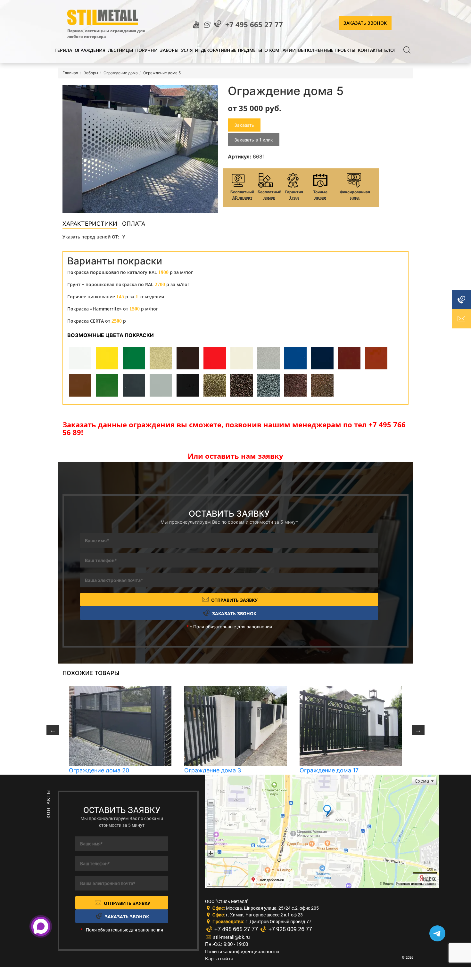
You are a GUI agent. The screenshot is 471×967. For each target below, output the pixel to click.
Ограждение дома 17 (329, 770)
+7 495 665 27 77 (254, 24)
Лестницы (120, 50)
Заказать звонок (365, 23)
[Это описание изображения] (140, 149)
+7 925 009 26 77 (289, 929)
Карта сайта (219, 958)
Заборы (169, 50)
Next (418, 730)
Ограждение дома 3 (212, 770)
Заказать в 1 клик (253, 139)
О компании (279, 50)
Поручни (146, 50)
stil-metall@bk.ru (231, 937)
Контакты (370, 50)
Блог (390, 50)
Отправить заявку (234, 600)
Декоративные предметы (231, 50)
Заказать (244, 125)
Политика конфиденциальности (242, 951)
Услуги (189, 50)
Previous (52, 730)
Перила (63, 50)
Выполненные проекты (326, 50)
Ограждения (90, 50)
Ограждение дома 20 (99, 770)
